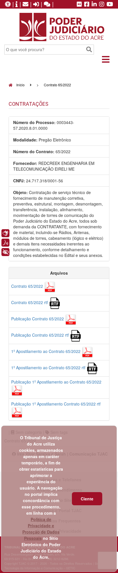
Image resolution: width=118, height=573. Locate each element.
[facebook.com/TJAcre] (87, 4)
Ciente (87, 499)
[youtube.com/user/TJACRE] (110, 4)
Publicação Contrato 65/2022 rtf (40, 335)
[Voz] (5, 243)
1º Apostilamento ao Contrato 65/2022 (46, 351)
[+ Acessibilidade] (5, 252)
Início (20, 84)
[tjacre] (94, 4)
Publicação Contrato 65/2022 (38, 319)
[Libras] (5, 233)
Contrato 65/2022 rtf (30, 302)
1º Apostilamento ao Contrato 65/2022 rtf (48, 367)
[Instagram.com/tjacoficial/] (102, 4)
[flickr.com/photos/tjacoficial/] (79, 4)
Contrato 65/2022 (27, 286)
